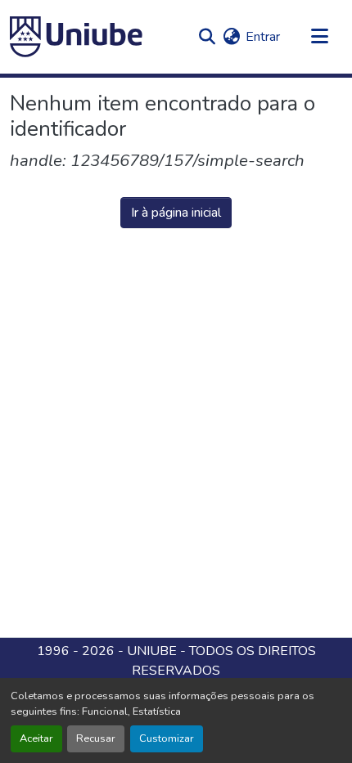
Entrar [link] (263, 37)
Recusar (95, 738)
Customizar (166, 738)
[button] (76, 36)
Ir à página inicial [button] (176, 213)
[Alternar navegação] (319, 36)
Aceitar (36, 738)
